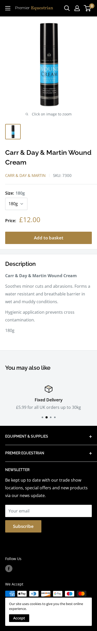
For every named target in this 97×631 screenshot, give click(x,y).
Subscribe (23, 526)
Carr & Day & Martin (25, 175)
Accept (19, 618)
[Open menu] (7, 8)
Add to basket (48, 238)
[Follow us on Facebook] (8, 568)
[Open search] (67, 8)
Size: (15, 193)
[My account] (77, 8)
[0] (87, 8)
